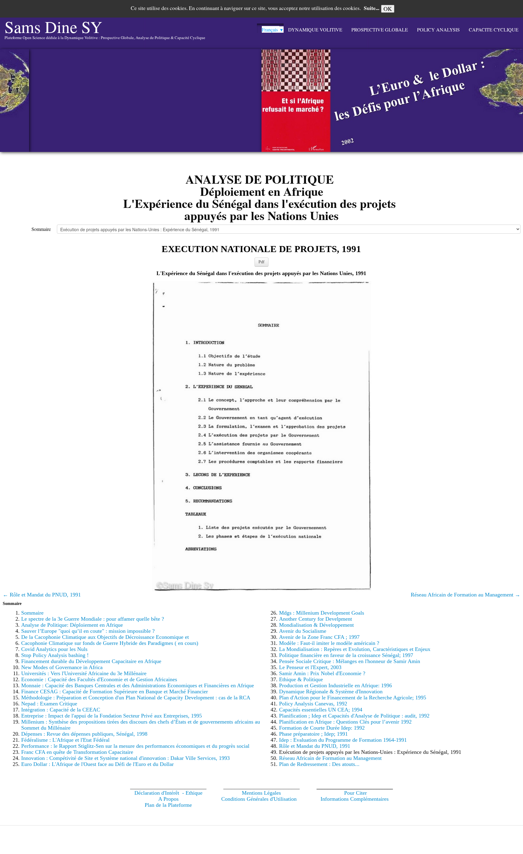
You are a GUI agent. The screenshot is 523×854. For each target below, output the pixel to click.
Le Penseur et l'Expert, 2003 (310, 667)
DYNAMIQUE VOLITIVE (315, 29)
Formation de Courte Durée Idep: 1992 (322, 728)
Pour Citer (355, 793)
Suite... (371, 8)
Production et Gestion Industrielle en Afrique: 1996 (335, 685)
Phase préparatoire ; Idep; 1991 (313, 734)
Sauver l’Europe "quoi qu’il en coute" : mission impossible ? (88, 631)
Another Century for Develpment (315, 619)
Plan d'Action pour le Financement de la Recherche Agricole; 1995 (352, 698)
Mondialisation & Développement (316, 625)
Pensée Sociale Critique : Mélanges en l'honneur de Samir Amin (349, 661)
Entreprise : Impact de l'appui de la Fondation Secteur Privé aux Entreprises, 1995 (111, 716)
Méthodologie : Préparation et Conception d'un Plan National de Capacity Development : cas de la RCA (135, 698)
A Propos (168, 799)
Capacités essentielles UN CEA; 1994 (320, 710)
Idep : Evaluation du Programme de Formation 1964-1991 (343, 740)
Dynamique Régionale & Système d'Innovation (331, 691)
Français (273, 29)
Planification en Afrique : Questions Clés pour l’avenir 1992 (345, 722)
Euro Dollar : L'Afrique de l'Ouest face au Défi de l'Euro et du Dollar (97, 764)
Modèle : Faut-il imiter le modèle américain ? (329, 643)
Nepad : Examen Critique (49, 704)
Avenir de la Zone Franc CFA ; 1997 (319, 637)
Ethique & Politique (301, 679)
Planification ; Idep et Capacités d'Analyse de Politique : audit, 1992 (354, 716)
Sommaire (41, 229)
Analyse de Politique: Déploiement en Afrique (72, 625)
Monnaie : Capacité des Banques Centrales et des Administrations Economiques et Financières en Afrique (137, 685)
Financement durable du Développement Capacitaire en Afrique (91, 661)
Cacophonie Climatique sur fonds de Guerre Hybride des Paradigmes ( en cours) (109, 643)
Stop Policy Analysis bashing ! (55, 655)
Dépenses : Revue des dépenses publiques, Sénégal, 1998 (84, 734)
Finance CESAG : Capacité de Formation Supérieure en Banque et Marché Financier (114, 691)
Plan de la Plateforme (168, 805)
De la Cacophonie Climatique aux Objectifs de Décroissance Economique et (105, 637)
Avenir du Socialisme (302, 631)
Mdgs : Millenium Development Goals (321, 613)
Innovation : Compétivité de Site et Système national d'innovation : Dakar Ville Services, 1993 (125, 758)
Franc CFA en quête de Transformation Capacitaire (77, 752)
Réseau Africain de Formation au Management (330, 758)
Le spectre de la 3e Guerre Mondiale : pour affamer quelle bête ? (92, 619)
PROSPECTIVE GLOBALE (379, 29)
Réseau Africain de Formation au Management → (465, 595)
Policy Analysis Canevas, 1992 (313, 704)
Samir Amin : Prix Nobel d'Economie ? (322, 673)
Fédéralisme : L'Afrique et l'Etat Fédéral (65, 740)
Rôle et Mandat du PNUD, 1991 (314, 746)
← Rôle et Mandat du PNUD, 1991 (42, 595)
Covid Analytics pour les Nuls (54, 649)
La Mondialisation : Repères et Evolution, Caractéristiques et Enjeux (354, 649)
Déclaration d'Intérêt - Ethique (168, 793)
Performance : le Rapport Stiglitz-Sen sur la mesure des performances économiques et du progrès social (135, 746)
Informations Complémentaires (355, 799)
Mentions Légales (261, 793)
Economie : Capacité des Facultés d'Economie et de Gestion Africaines (99, 679)
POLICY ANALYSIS (438, 29)
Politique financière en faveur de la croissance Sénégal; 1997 (346, 655)
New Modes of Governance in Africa (62, 667)
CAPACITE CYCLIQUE (493, 29)
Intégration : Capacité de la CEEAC (60, 710)
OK (387, 8)
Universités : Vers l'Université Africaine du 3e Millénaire (83, 673)
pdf (261, 262)
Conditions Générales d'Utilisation (259, 799)
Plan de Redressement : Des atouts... (319, 764)
